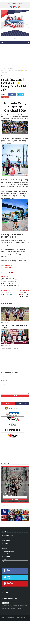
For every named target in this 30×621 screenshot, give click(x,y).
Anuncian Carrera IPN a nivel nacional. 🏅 (10, 348)
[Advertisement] (12, 449)
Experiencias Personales (9, 545)
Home (2, 70)
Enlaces (8, 403)
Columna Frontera (7, 538)
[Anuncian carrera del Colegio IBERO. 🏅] (4, 518)
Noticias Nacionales (7, 556)
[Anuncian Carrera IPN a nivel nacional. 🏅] (15, 336)
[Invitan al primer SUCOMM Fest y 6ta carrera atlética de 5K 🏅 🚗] (25, 512)
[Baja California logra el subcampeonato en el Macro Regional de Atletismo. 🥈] (15, 314)
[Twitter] (16, 6)
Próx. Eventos (22, 403)
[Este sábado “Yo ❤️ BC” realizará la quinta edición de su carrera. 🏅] (25, 518)
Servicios (20, 3)
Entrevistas (6, 543)
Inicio (9, 3)
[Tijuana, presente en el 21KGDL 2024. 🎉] (11, 518)
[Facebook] (11, 6)
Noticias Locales (7, 553)
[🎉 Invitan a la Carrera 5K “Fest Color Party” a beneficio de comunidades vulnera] (18, 512)
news (6, 70)
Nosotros (14, 3)
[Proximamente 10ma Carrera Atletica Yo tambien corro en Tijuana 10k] (4, 512)
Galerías (5, 548)
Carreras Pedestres (6, 75)
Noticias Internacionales (8, 551)
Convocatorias (6, 540)
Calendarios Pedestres (8, 535)
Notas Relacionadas (9, 303)
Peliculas (5, 559)
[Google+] (19, 6)
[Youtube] (14, 6)
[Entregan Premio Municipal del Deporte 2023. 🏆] (18, 518)
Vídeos (5, 561)
